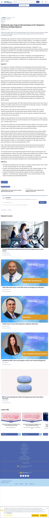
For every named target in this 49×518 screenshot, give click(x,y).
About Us (24, 443)
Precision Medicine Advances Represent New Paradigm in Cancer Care (10, 191)
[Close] (47, 508)
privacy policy (25, 204)
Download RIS (4, 182)
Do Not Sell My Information (24, 458)
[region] (24, 512)
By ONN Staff (6, 253)
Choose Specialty (23, 5)
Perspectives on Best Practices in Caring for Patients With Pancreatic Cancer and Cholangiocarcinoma (36, 191)
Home (16, 483)
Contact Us (24, 446)
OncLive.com (24, 451)
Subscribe (42, 202)
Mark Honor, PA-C (7, 289)
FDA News (10, 210)
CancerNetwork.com (24, 448)
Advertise (24, 453)
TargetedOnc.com (24, 452)
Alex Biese (6, 362)
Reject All (43, 515)
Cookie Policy (9, 513)
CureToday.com (24, 449)
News (26, 483)
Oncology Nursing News (6, 18)
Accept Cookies (35, 515)
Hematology (3, 210)
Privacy (24, 455)
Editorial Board (24, 445)
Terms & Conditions (24, 456)
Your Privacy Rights (24, 459)
